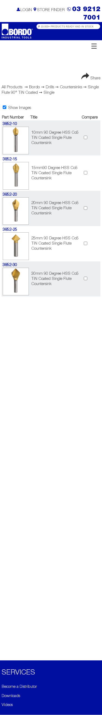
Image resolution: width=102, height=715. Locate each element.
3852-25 (10, 230)
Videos (7, 705)
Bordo (34, 87)
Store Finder (51, 10)
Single (49, 93)
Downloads (11, 696)
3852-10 (10, 124)
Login (26, 10)
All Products (12, 87)
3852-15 (10, 159)
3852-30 (10, 265)
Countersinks (71, 87)
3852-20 (10, 194)
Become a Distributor (19, 687)
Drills (50, 87)
